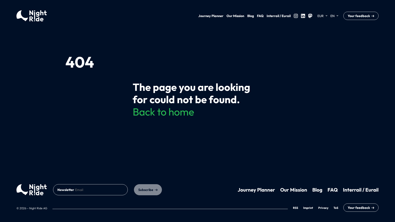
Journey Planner (210, 16)
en (332, 16)
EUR (320, 16)
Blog (250, 16)
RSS (295, 208)
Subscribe (145, 190)
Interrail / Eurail (279, 16)
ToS (335, 208)
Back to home (163, 111)
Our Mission (235, 16)
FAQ (260, 16)
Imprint (308, 208)
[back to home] (31, 189)
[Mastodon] (310, 16)
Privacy (323, 208)
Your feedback (359, 16)
